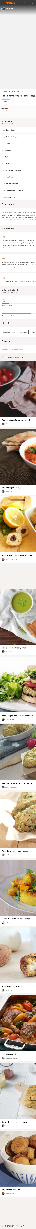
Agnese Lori (9, 8)
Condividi (6, 101)
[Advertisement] (12, 575)
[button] (25, 92)
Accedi (4, 349)
